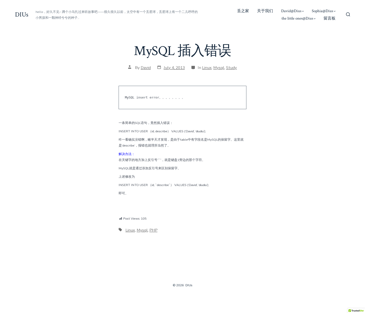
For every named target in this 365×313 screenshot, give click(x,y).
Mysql (218, 67)
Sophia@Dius (322, 10)
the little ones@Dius (297, 18)
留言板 (330, 18)
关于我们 (265, 10)
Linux (207, 67)
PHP (153, 230)
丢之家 (243, 10)
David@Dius (291, 10)
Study (231, 67)
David (146, 67)
